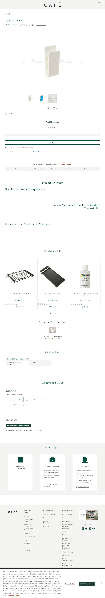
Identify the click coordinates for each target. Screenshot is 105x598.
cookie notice (14, 596)
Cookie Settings (70, 584)
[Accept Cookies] (101, 583)
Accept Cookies (86, 584)
